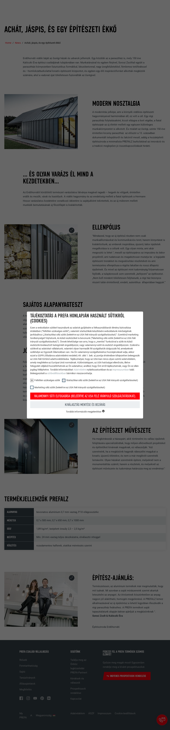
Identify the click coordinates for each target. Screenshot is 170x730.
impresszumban (120, 369)
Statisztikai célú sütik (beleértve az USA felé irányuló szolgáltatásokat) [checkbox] (102, 380)
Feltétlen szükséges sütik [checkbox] (47, 380)
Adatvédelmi (80, 369)
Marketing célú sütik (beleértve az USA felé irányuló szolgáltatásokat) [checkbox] (69, 387)
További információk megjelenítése (84, 411)
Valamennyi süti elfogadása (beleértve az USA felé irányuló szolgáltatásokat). (85, 396)
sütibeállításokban (56, 373)
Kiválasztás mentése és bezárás (85, 405)
